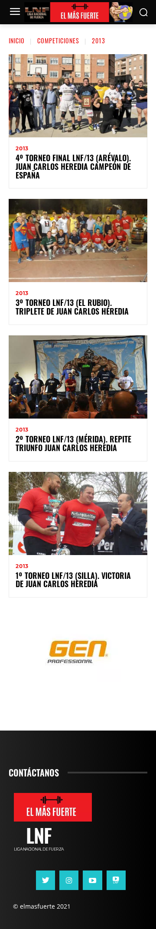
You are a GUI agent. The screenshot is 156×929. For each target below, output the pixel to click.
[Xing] (116, 880)
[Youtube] (92, 880)
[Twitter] (45, 880)
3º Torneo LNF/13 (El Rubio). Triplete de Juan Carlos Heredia (72, 307)
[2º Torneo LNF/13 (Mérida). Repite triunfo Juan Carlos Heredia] (78, 377)
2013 (22, 148)
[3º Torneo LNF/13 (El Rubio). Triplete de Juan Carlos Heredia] (78, 240)
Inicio (17, 40)
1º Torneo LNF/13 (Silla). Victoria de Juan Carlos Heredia (73, 580)
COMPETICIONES (58, 40)
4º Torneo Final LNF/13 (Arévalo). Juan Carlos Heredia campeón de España (73, 166)
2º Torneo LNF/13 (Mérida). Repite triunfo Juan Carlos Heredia (73, 443)
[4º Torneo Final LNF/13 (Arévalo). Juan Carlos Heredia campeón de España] (78, 95)
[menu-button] (14, 12)
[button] (143, 12)
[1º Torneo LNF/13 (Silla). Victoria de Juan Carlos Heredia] (78, 513)
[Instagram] (68, 880)
